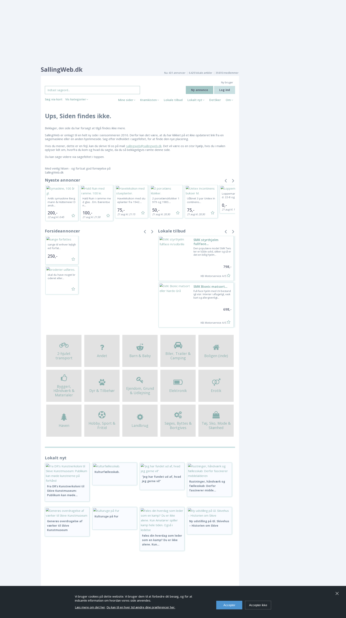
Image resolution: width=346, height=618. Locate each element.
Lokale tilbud (173, 100)
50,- (156, 210)
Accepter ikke (258, 605)
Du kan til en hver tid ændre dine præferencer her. (141, 607)
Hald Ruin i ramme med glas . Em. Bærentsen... (96, 202)
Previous (226, 181)
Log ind (224, 90)
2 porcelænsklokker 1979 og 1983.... (165, 200)
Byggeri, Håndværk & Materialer (63, 390)
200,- (52, 213)
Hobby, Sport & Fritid (102, 425)
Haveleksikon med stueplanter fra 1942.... (131, 200)
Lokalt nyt (194, 100)
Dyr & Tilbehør (102, 390)
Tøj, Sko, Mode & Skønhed (216, 425)
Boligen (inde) (216, 355)
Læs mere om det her (90, 607)
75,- (121, 210)
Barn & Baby (140, 355)
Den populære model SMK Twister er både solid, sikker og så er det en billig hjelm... (212, 252)
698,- (227, 309)
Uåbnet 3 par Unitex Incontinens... (201, 200)
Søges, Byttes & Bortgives (178, 425)
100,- (87, 213)
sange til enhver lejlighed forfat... (62, 246)
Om (228, 100)
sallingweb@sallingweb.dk (144, 146)
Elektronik (178, 390)
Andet (102, 355)
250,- (52, 256)
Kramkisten (148, 100)
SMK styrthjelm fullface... (205, 242)
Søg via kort (53, 99)
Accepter (229, 605)
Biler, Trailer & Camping (178, 355)
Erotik (216, 390)
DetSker (215, 100)
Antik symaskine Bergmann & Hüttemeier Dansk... (61, 202)
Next (233, 181)
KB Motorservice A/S (213, 276)
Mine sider (125, 100)
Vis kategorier (75, 99)
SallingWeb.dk (61, 69)
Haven (64, 425)
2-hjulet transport (63, 355)
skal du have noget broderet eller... (61, 276)
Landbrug (140, 425)
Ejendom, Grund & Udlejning (140, 390)
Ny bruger (227, 82)
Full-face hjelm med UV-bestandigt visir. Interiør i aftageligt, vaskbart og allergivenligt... (212, 294)
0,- (224, 205)
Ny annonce (199, 90)
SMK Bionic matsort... (210, 286)
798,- (227, 266)
